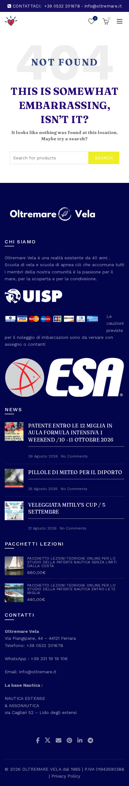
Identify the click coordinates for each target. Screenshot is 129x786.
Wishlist (95, 18)
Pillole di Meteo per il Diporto (75, 472)
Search (104, 157)
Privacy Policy (65, 775)
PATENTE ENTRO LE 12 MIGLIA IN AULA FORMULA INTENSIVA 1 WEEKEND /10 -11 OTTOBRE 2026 (70, 432)
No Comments (74, 456)
